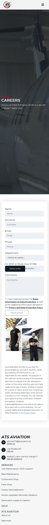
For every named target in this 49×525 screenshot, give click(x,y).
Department (11, 253)
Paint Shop (6, 484)
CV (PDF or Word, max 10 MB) (21, 264)
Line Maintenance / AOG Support (17, 469)
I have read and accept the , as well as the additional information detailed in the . (24, 303)
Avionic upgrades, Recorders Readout (19, 495)
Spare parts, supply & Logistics (15, 500)
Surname (10, 220)
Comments (11, 275)
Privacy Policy (30, 413)
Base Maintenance (10, 474)
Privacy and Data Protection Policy (26, 308)
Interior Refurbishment (12, 490)
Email (8, 231)
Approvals (6, 520)
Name (8, 209)
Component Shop (9, 479)
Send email (16, 312)
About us (5, 515)
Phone (8, 242)
